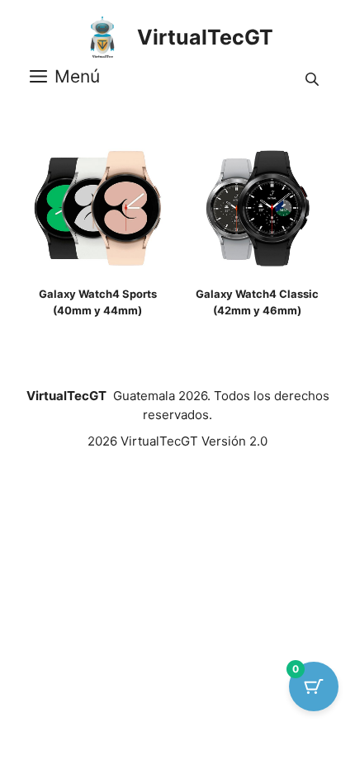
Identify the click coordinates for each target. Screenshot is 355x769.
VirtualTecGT (205, 37)
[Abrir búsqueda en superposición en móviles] (313, 77)
